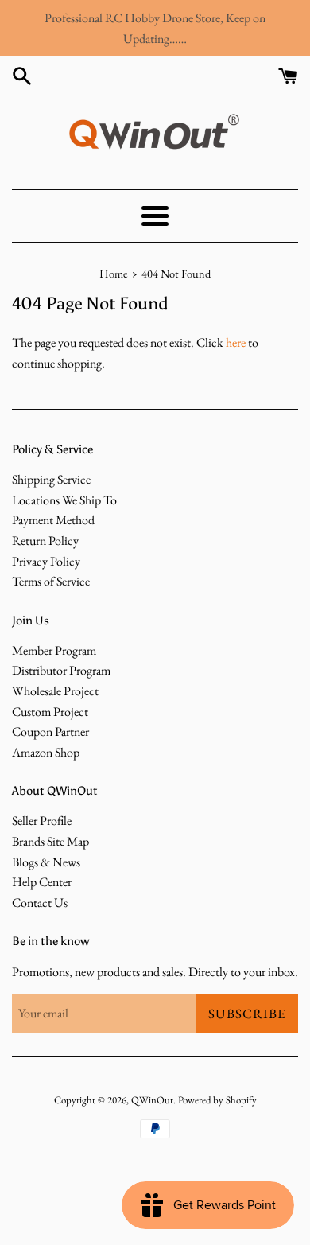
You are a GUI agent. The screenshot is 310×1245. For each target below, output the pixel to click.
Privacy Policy (46, 561)
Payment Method (53, 520)
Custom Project (50, 711)
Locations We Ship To (64, 500)
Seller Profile (42, 820)
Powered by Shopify (217, 1100)
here (236, 342)
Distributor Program (61, 670)
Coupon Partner (50, 731)
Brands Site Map (50, 841)
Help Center (42, 881)
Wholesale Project (55, 691)
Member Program (54, 650)
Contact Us (40, 902)
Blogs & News (46, 862)
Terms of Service (51, 581)
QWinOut (152, 1100)
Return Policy (45, 540)
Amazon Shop (45, 752)
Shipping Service (51, 479)
